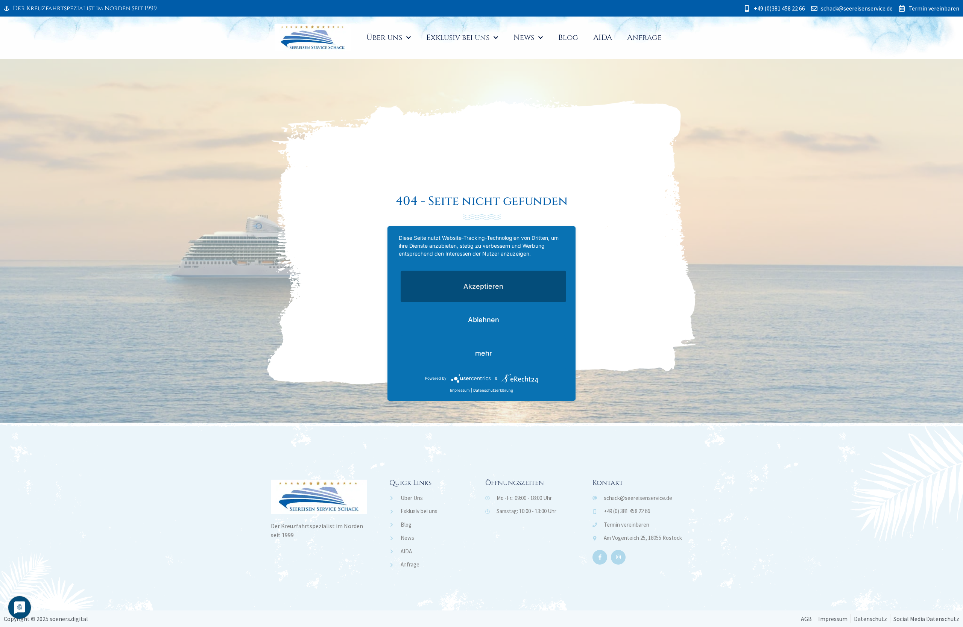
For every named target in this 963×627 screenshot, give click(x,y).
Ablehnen (483, 320)
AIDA (602, 37)
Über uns (384, 37)
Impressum (460, 390)
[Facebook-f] (599, 557)
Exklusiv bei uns (457, 37)
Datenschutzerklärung (493, 390)
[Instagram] (618, 557)
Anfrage (644, 37)
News (523, 37)
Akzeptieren (483, 286)
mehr (483, 353)
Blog (568, 37)
